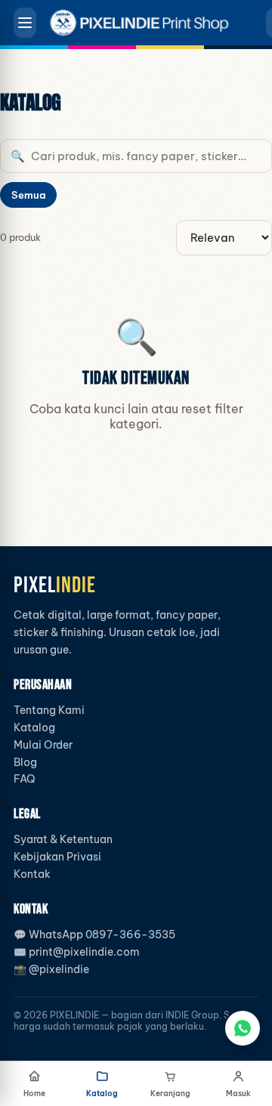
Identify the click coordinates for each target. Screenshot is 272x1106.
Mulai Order (43, 745)
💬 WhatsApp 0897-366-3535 (94, 934)
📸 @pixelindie (51, 969)
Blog (25, 762)
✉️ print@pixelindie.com (77, 952)
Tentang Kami (49, 710)
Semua (28, 195)
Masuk (238, 1093)
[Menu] (25, 23)
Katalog (34, 727)
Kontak (32, 874)
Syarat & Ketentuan (63, 839)
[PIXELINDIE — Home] (146, 22)
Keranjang (170, 1093)
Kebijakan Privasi (57, 856)
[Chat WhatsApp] (242, 1028)
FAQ (25, 779)
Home (34, 1093)
